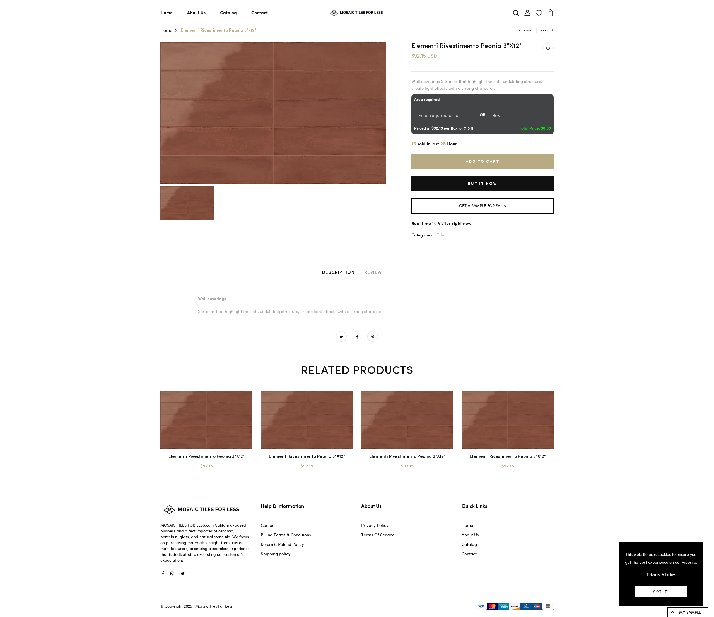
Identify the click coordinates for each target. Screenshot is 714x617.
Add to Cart (483, 161)
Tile (440, 235)
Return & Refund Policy (282, 544)
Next (545, 30)
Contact (259, 12)
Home (167, 12)
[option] (273, 113)
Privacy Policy (375, 525)
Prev (528, 30)
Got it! (661, 591)
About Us (196, 12)
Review (373, 273)
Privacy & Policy (661, 574)
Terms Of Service (377, 534)
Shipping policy (276, 553)
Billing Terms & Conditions (286, 534)
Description (338, 273)
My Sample (690, 612)
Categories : (423, 235)
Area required (427, 100)
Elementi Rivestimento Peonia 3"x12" (206, 457)
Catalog (228, 12)
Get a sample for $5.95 (482, 205)
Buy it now (482, 183)
